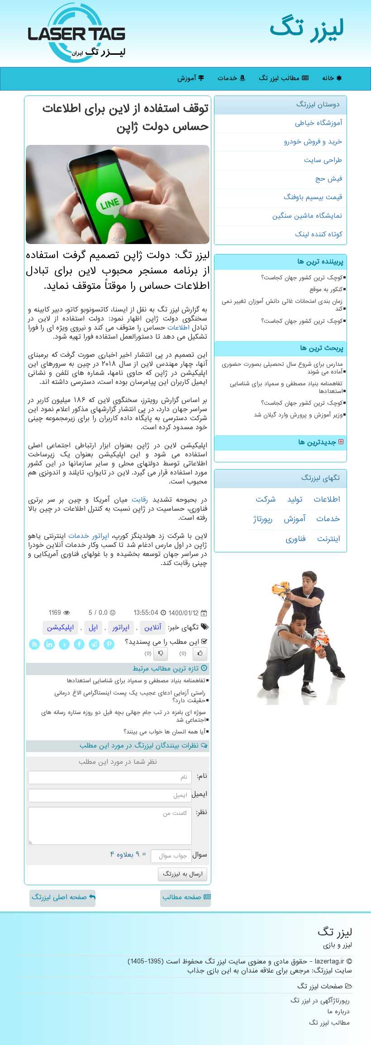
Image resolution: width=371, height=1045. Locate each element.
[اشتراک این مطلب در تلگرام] (94, 644)
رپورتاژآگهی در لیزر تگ (320, 1001)
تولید (294, 500)
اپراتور (100, 536)
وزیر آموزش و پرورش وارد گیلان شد (298, 415)
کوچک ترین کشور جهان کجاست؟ (301, 278)
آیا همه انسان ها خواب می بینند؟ (164, 732)
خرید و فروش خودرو (313, 142)
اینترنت (328, 539)
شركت (266, 500)
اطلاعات (327, 500)
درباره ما (338, 1012)
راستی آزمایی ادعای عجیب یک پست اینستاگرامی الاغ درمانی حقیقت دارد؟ (129, 697)
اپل (93, 628)
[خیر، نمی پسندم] (160, 654)
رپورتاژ (262, 519)
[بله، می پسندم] (200, 654)
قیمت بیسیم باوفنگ (313, 198)
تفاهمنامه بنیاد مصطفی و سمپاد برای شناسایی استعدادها (286, 388)
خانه (329, 78)
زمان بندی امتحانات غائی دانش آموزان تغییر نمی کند (282, 305)
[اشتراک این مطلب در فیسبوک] (79, 644)
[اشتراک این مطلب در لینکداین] (49, 644)
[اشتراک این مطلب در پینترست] (109, 644)
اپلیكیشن (60, 628)
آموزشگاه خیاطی (318, 123)
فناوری (295, 539)
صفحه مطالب (183, 898)
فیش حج (328, 179)
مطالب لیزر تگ (280, 78)
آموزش (187, 78)
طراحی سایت (323, 160)
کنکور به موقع (325, 290)
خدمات (228, 78)
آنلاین (152, 628)
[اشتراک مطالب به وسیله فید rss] (34, 644)
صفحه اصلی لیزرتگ (60, 898)
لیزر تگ (307, 29)
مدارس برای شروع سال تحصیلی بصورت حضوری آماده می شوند (282, 368)
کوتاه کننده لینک (318, 235)
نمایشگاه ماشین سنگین (307, 216)
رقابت (140, 500)
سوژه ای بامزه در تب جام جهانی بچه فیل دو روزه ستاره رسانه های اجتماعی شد (123, 716)
